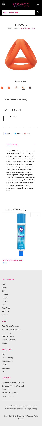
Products (21, 25)
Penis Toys (6, 308)
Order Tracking (7, 358)
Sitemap (33, 409)
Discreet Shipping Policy (28, 406)
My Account (6, 368)
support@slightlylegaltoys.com (13, 382)
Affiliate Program (8, 396)
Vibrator (5, 315)
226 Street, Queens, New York (13, 386)
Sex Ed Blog (6, 333)
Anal (3, 284)
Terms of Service (22, 409)
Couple (4, 287)
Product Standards (9, 340)
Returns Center (7, 361)
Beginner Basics (8, 336)
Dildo (3, 291)
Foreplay (5, 298)
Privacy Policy (10, 409)
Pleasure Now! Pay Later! (11, 329)
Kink (3, 305)
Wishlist (4, 364)
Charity (4, 343)
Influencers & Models (9, 393)
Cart (3, 371)
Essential (5, 294)
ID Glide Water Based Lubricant (13, 260)
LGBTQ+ (5, 301)
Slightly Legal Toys (24, 416)
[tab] (21, 144)
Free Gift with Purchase (10, 326)
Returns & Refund (11, 406)
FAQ (3, 354)
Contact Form (7, 389)
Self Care (5, 311)
